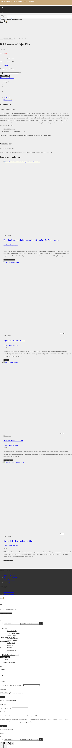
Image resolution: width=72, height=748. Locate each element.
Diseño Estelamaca (12, 638)
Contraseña (3, 689)
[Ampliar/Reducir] (2, 743)
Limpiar (6, 65)
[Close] (0, 620)
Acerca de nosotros (9, 592)
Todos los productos (9, 655)
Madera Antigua (11, 635)
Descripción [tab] (7, 97)
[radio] (11, 59)
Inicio (1, 39)
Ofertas (9, 652)
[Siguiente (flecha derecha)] (5, 746)
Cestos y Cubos (11, 650)
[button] (8, 460)
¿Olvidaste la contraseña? (16, 693)
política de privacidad (26, 722)
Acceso (3, 697)
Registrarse (13, 700)
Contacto (6, 657)
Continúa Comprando (6, 613)
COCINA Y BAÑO (8, 39)
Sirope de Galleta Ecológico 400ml (19, 541)
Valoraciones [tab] (8, 100)
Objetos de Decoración (13, 633)
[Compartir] (9, 743)
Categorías (6, 628)
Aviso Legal (7, 582)
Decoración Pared (12, 645)
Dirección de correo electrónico (9, 712)
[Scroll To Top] (1, 617)
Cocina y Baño (11, 643)
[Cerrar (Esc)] (12, 743)
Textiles (9, 647)
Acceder (10, 729)
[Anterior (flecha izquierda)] (2, 746)
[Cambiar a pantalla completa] (5, 743)
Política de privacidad (9, 580)
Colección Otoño (12, 631)
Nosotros (6, 659)
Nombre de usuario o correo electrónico (11, 685)
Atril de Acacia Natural (13, 440)
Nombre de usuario (6, 708)
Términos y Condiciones (10, 577)
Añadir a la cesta (5, 75)
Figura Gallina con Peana (14, 340)
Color (2, 61)
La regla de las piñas (9, 594)
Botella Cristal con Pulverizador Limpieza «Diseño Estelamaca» (31, 240)
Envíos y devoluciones (10, 575)
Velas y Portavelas (12, 640)
